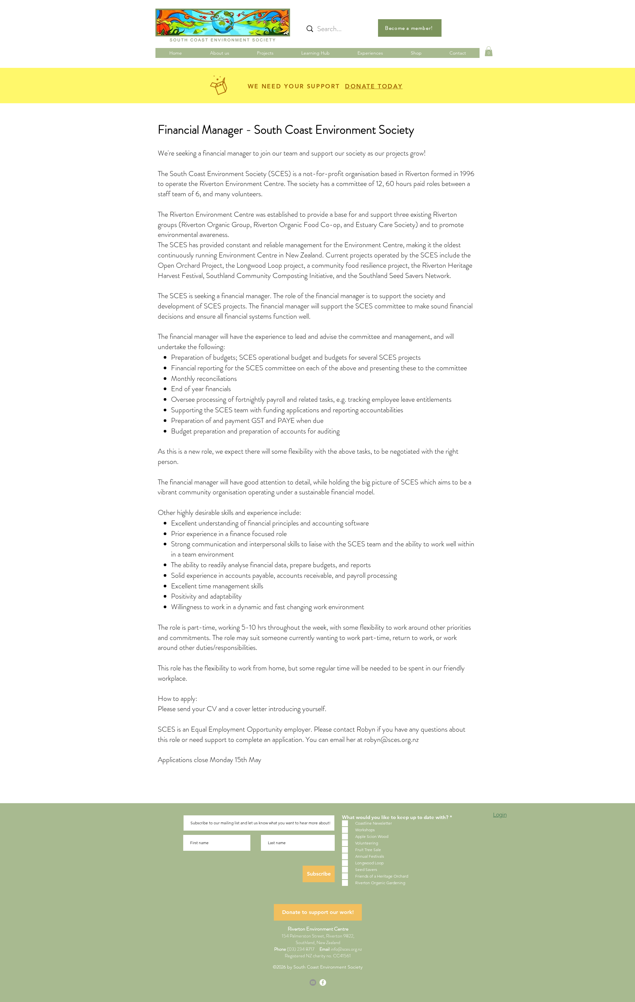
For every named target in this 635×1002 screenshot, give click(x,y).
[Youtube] (313, 982)
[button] (489, 51)
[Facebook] (322, 982)
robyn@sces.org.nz (391, 739)
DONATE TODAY (373, 86)
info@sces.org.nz (346, 949)
